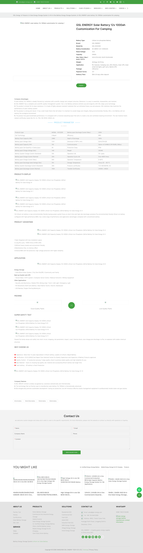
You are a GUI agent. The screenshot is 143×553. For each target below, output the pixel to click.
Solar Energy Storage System (39, 15)
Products (25, 15)
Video (15, 531)
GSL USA (16, 522)
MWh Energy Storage (68, 525)
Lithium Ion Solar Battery (40, 541)
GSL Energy (16, 15)
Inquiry (81, 85)
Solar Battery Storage (19, 520)
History (15, 515)
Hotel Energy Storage (68, 530)
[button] (127, 8)
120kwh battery (53, 401)
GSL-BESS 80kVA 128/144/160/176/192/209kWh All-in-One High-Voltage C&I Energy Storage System (47, 494)
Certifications (17, 517)
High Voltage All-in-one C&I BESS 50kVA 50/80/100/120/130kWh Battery (70, 494)
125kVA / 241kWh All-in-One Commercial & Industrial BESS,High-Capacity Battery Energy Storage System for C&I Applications (94, 494)
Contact (15, 533)
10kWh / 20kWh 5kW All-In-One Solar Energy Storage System (118, 494)
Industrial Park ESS (67, 522)
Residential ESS (66, 512)
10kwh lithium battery (30, 401)
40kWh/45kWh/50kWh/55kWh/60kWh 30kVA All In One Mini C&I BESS (23, 494)
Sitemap (85, 550)
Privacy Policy (93, 550)
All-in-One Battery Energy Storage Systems (63, 15)
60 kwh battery (18, 401)
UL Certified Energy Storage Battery (89, 467)
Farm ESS (65, 517)
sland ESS (65, 520)
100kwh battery (42, 401)
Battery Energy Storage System (22, 541)
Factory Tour (17, 512)
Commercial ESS (67, 515)
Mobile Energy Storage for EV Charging (111, 467)
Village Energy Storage (69, 528)
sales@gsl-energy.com (26, 2)
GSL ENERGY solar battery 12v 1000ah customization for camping (99, 15)
